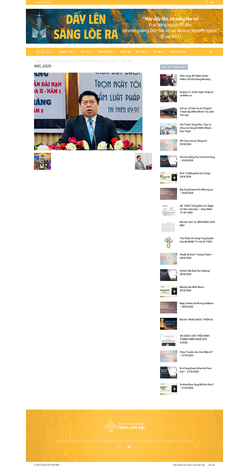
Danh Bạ (125, 51)
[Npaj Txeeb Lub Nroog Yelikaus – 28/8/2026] (168, 307)
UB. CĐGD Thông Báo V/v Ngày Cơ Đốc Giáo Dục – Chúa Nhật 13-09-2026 (196, 209)
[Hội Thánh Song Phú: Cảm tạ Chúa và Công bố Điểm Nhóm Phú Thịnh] (168, 129)
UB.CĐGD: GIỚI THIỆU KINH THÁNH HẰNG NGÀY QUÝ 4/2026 (195, 339)
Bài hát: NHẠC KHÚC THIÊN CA (196, 319)
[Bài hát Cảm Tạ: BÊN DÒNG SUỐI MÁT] (168, 226)
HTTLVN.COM (178, 51)
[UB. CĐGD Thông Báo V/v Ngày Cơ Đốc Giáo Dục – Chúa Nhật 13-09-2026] (168, 210)
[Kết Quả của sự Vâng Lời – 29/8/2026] (168, 145)
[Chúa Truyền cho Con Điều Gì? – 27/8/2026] (168, 356)
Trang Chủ (66, 51)
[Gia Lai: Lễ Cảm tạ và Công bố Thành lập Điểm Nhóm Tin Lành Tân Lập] (168, 112)
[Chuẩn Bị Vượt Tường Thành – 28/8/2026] (168, 259)
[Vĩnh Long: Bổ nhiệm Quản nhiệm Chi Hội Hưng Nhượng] (168, 80)
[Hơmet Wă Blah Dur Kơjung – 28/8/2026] (168, 275)
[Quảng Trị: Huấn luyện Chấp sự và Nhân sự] (168, 96)
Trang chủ (39, 61)
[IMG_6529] (88, 149)
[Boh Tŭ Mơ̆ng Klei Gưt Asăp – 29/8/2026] (168, 177)
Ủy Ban (158, 51)
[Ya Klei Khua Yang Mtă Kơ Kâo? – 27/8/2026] (168, 389)
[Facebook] (206, 2)
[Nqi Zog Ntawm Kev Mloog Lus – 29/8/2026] (168, 194)
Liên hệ (211, 464)
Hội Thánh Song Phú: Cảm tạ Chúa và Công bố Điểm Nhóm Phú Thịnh (195, 128)
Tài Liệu (141, 51)
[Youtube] (212, 2)
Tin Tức (85, 51)
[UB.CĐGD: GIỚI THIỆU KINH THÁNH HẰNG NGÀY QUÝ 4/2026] (168, 340)
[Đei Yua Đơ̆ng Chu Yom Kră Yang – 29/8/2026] (168, 161)
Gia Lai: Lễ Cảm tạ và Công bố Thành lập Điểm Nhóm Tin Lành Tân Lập (197, 111)
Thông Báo (105, 51)
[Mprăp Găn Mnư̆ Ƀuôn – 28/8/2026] (168, 291)
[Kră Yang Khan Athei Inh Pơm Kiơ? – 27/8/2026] (168, 372)
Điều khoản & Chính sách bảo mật (189, 464)
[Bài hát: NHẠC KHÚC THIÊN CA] (168, 324)
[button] (211, 52)
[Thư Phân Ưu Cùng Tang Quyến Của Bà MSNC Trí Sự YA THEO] (168, 242)
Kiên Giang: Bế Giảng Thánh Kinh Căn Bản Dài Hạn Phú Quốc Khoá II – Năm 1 (83, 61)
